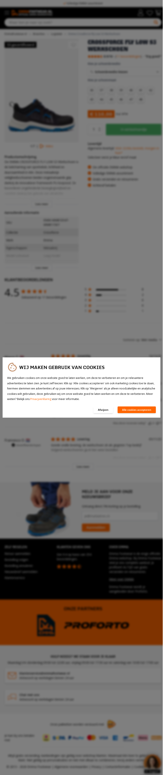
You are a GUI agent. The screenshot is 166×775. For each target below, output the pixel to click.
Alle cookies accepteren (136, 410)
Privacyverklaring (40, 399)
